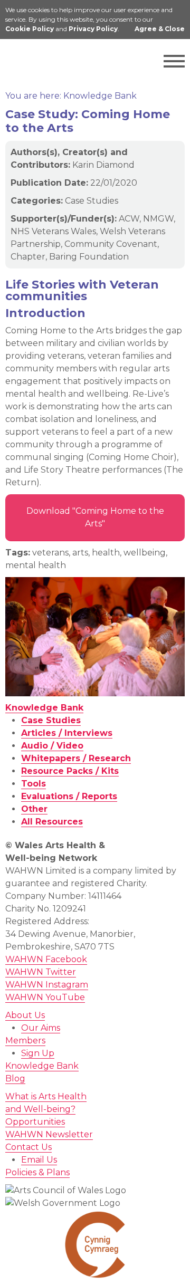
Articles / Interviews (66, 733)
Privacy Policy (93, 29)
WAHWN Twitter (40, 972)
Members (25, 1040)
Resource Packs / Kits (70, 771)
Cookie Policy (29, 29)
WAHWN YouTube (45, 997)
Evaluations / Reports (69, 796)
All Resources (52, 822)
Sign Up (37, 1053)
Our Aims (40, 1028)
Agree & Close (160, 29)
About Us (25, 1015)
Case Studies (51, 720)
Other (34, 809)
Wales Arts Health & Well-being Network (52, 61)
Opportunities (35, 1122)
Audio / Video (52, 746)
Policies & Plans (37, 1172)
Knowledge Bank (44, 708)
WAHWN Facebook (46, 959)
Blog (15, 1078)
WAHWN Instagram (46, 985)
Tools (33, 784)
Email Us (39, 1160)
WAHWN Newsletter (49, 1134)
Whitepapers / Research (76, 758)
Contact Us (28, 1147)
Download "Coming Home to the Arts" (95, 517)
